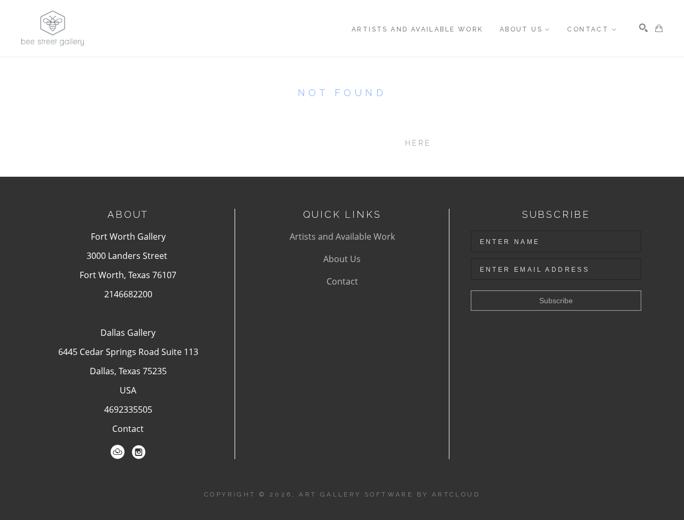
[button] (525, 29)
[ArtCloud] (118, 452)
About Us (342, 259)
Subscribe (556, 300)
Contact (128, 429)
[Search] (643, 27)
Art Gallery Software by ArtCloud (389, 494)
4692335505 (128, 409)
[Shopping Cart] (659, 28)
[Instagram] (138, 452)
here (418, 143)
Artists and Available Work (342, 236)
